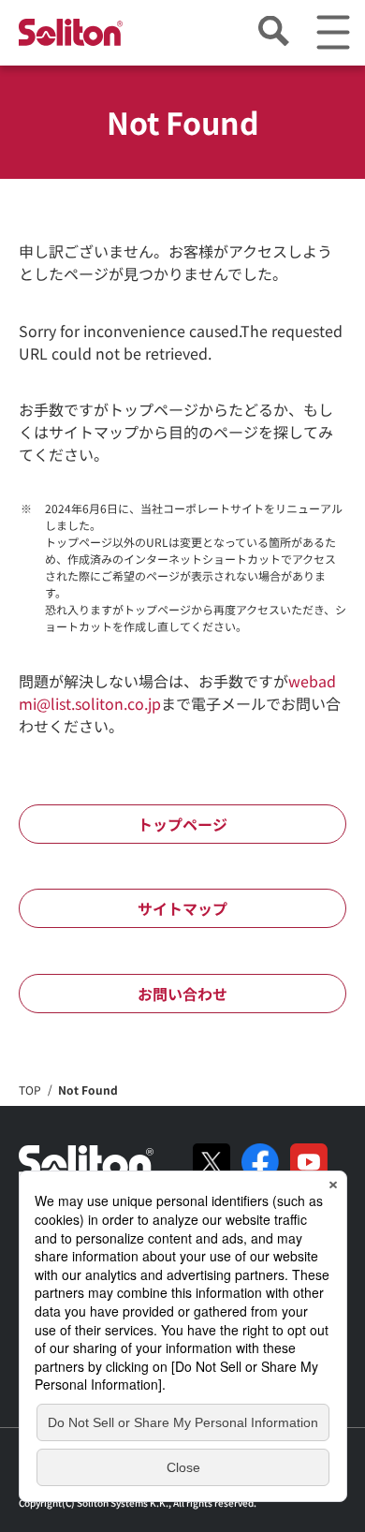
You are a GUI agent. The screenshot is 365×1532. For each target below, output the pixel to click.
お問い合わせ (182, 993)
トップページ (182, 824)
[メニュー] (332, 32)
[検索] (273, 32)
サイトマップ (182, 908)
